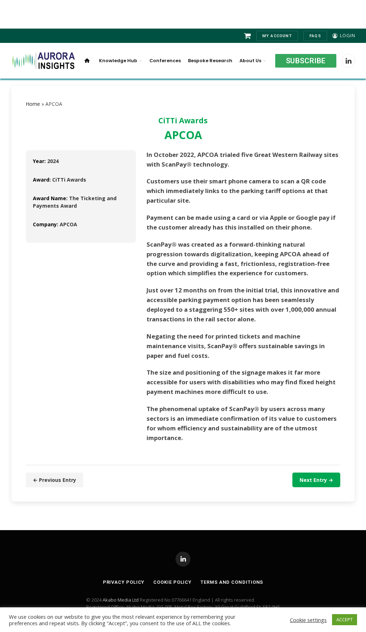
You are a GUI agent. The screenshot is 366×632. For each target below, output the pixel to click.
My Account (277, 36)
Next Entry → (316, 480)
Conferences (165, 61)
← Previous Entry (54, 480)
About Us (250, 61)
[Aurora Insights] (43, 61)
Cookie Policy (172, 582)
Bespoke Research (210, 61)
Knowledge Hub (118, 61)
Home (33, 103)
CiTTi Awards (183, 120)
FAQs (315, 36)
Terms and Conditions (232, 582)
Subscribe (306, 60)
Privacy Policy (124, 582)
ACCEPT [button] (344, 619)
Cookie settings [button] (308, 620)
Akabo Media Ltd (121, 600)
